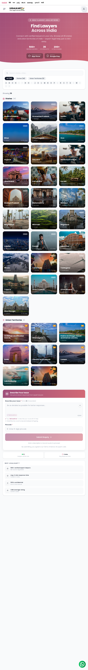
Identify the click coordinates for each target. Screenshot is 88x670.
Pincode (8, 425)
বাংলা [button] (14, 3)
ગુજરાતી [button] (37, 3)
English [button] (4, 3)
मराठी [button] (42, 3)
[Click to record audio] (80, 405)
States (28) (21, 78)
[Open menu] (4, 9)
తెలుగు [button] (23, 3)
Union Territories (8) (37, 78)
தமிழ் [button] (18, 3)
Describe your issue (20, 401)
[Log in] (84, 9)
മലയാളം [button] (30, 3)
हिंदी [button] (10, 3)
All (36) (9, 78)
